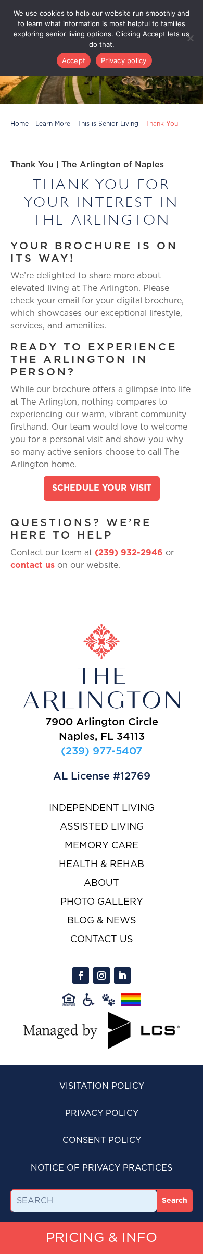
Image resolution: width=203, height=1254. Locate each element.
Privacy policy (124, 60)
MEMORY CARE (101, 845)
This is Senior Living (107, 123)
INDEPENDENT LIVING (102, 808)
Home (19, 123)
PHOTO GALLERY (101, 902)
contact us (32, 565)
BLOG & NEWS (101, 921)
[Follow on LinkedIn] (122, 975)
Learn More (52, 123)
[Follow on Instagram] (101, 975)
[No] (190, 38)
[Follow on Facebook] (80, 975)
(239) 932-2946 (129, 553)
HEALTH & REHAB (101, 864)
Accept (74, 60)
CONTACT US (101, 939)
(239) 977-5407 (101, 751)
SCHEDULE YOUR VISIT (101, 488)
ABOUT (101, 883)
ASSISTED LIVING (102, 827)
